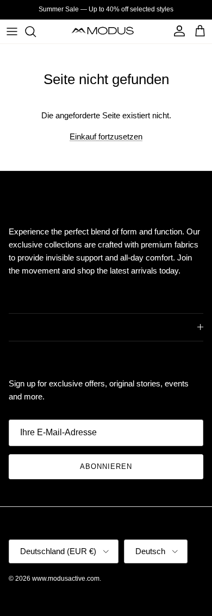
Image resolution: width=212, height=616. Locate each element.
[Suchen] (36, 31)
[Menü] (12, 31)
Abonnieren (106, 466)
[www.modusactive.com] (106, 31)
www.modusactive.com (65, 578)
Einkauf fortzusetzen (106, 136)
